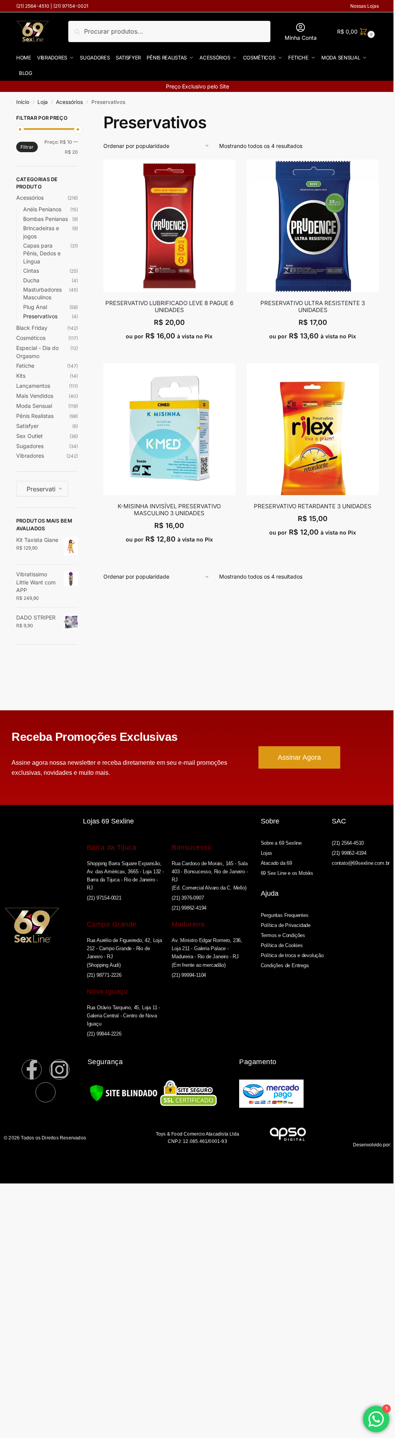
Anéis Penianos (42, 209)
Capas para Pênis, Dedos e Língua (42, 253)
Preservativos (40, 316)
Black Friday (31, 327)
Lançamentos (33, 385)
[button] (355, 31)
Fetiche (25, 365)
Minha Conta (301, 37)
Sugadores (30, 446)
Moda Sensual (34, 405)
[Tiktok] (45, 1092)
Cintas (31, 270)
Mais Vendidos (34, 395)
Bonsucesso (191, 847)
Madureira (188, 924)
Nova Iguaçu (107, 991)
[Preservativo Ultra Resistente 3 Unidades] (313, 226)
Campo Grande (112, 924)
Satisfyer (27, 426)
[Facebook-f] (32, 1069)
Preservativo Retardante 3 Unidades (312, 506)
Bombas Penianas (45, 219)
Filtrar (27, 147)
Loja (42, 102)
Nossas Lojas (364, 6)
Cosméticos (31, 337)
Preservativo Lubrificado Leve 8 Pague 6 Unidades (169, 307)
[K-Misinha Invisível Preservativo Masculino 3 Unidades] (169, 429)
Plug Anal (35, 307)
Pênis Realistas (35, 416)
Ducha (31, 280)
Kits (20, 375)
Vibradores (30, 455)
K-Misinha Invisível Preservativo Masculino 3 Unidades (169, 510)
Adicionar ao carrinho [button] (169, 353)
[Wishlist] (229, 171)
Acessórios (69, 102)
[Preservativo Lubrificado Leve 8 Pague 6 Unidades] (169, 226)
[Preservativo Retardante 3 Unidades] (313, 429)
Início (22, 102)
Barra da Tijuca (112, 847)
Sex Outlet (29, 436)
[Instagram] (59, 1069)
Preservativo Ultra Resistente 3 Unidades (312, 307)
